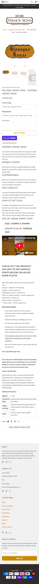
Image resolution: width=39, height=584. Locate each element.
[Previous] (14, 65)
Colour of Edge (6, 103)
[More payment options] (9, 137)
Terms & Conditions (7, 506)
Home (4, 29)
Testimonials (5, 516)
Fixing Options (6, 111)
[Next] (24, 65)
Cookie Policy (6, 513)
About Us (4, 520)
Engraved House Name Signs (17, 29)
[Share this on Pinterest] (14, 421)
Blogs (3, 523)
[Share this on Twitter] (7, 421)
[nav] (5, 2)
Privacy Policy (6, 509)
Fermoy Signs (15, 570)
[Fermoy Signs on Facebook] (3, 462)
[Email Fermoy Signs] (10, 462)
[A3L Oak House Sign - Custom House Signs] (19, 51)
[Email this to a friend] (18, 421)
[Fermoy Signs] (19, 20)
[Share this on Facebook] (11, 421)
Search (4, 502)
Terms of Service (7, 527)
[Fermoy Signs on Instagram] (7, 462)
